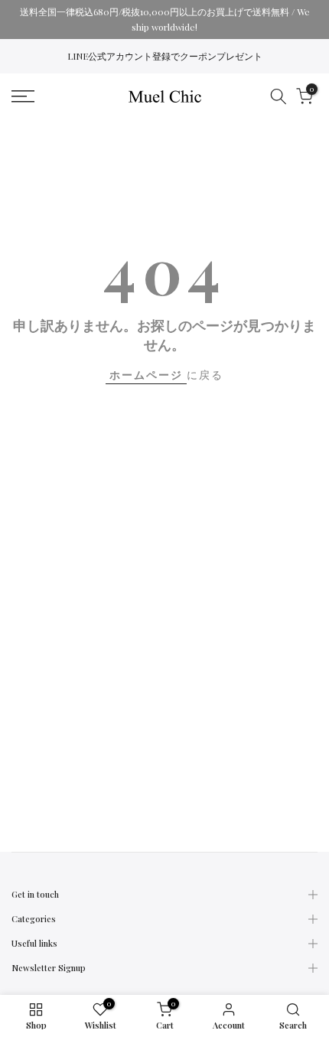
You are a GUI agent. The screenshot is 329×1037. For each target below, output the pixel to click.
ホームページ (146, 374)
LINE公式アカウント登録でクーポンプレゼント (164, 56)
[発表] (164, 19)
